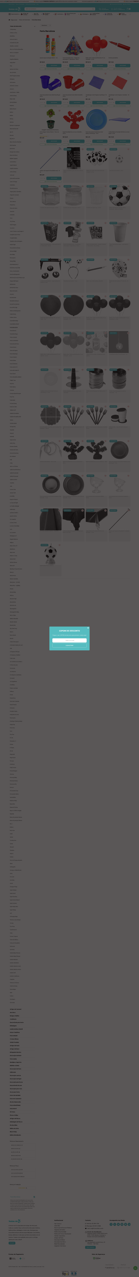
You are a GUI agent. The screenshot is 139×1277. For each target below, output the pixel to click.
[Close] (88, 628)
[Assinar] (69, 645)
